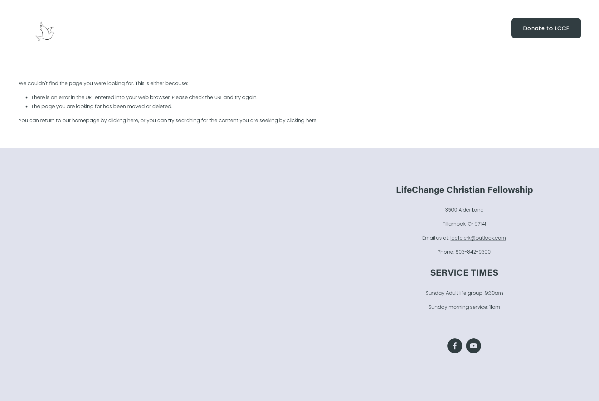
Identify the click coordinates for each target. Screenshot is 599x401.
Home (384, 27)
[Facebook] (492, 28)
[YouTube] (503, 28)
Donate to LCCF (546, 28)
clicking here (123, 120)
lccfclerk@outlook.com (478, 237)
